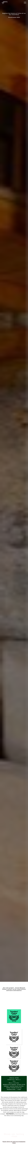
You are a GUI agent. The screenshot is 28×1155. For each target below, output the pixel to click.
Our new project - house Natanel (14, 988)
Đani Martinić (10, 1114)
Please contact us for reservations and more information (14, 989)
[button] (24, 987)
